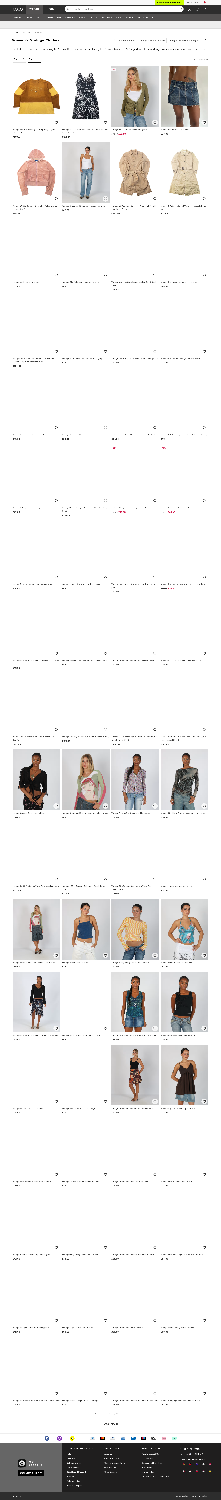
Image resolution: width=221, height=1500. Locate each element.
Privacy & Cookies (181, 1496)
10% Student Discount (76, 1472)
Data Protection (73, 1481)
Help (69, 1454)
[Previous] (114, 40)
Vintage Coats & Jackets (152, 40)
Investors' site (110, 1467)
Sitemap (70, 1476)
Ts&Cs (193, 1496)
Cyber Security (110, 1472)
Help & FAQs (192, 2)
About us (108, 1454)
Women (26, 32)
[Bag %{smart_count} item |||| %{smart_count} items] (204, 9)
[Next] (206, 40)
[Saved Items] (197, 9)
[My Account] (189, 9)
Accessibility (203, 1496)
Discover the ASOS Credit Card (155, 1476)
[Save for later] (56, 122)
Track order (71, 1458)
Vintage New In (126, 40)
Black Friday (147, 1467)
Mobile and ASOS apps (152, 1454)
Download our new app (169, 2)
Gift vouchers (147, 1458)
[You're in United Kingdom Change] (204, 2)
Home (15, 32)
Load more (110, 1423)
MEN (51, 9)
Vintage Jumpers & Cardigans (184, 40)
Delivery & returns (74, 1463)
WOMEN (34, 9)
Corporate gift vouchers (152, 1463)
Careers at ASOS (111, 1458)
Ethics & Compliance (76, 1485)
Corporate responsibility (114, 1463)
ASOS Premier (73, 1467)
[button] (184, 1464)
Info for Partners (148, 1472)
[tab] (18, 17)
